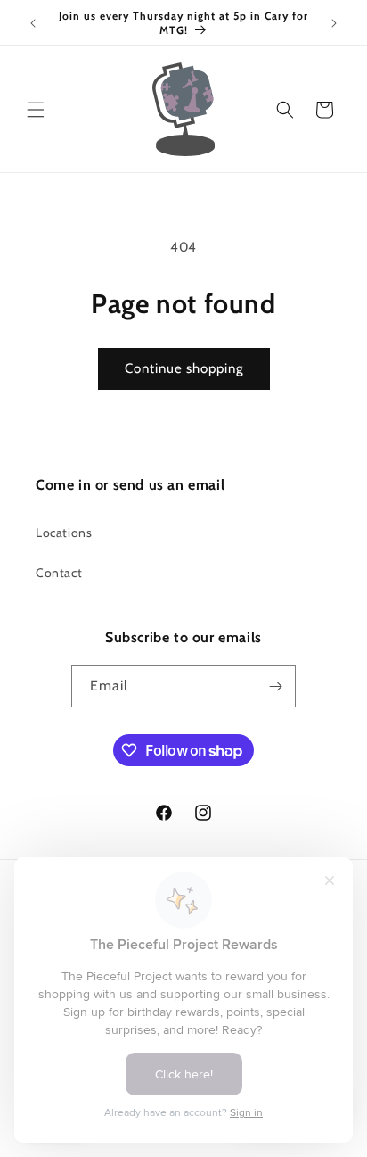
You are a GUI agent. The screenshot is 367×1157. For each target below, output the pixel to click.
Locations (64, 533)
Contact (59, 573)
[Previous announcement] (33, 23)
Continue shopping (184, 368)
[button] (35, 109)
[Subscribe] (275, 686)
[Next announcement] (334, 23)
